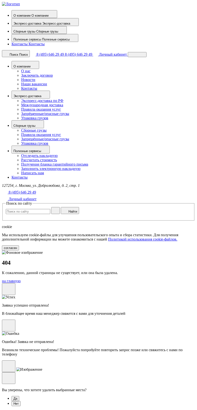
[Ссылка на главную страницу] (11, 4)
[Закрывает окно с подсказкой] (8, 366)
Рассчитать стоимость (39, 160)
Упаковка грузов (34, 118)
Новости (28, 80)
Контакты (29, 88)
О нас (26, 71)
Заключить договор (37, 75)
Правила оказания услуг (41, 109)
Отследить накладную (39, 156)
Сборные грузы (34, 130)
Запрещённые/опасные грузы (45, 139)
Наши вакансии (34, 84)
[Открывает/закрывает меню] (137, 54)
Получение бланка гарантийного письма (54, 164)
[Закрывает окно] (8, 289)
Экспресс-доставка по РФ (42, 101)
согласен (10, 248)
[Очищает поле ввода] (55, 210)
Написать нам (32, 173)
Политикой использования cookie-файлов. (142, 239)
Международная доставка (42, 105)
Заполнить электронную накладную (50, 169)
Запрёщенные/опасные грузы (45, 114)
